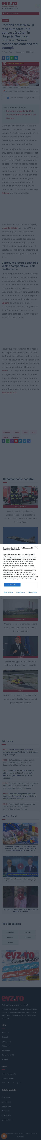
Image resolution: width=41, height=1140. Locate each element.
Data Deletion (8, 592)
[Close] (37, 548)
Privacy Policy (32, 592)
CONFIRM (12, 584)
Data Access (20, 592)
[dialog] (20, 570)
